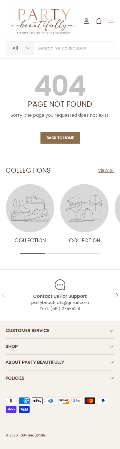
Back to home (60, 137)
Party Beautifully (32, 435)
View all (106, 170)
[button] (99, 21)
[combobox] (60, 48)
